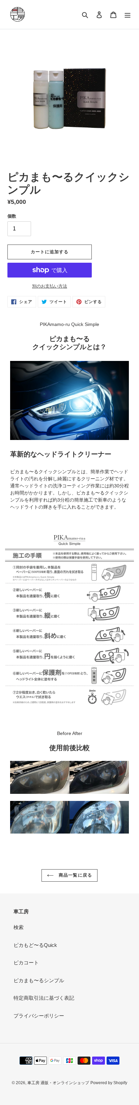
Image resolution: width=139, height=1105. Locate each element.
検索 (18, 927)
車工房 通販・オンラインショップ (58, 1082)
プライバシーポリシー (38, 1016)
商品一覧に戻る (74, 875)
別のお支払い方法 (49, 286)
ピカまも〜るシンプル (38, 980)
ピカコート (26, 962)
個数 (11, 216)
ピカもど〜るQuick (35, 945)
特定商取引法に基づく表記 (43, 998)
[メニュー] (127, 14)
